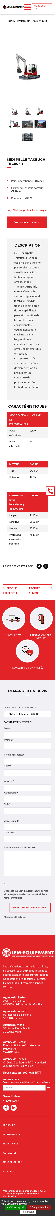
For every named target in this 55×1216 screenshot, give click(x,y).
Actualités (9, 1152)
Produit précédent (10, 590)
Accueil (11, 21)
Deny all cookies (40, 1207)
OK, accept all (16, 1207)
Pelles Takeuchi (40, 21)
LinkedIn (14, 1108)
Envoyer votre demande (29, 907)
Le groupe (9, 1125)
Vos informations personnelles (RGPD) (24, 1190)
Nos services (10, 1143)
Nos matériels (11, 1134)
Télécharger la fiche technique (30, 210)
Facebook (6, 1108)
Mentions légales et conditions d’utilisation (21, 1195)
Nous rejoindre (12, 1162)
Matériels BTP (23, 21)
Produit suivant (34, 590)
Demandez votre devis (27, 222)
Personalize (28, 1212)
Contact (8, 1171)
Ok (48, 1087)
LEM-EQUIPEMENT (13, 7)
